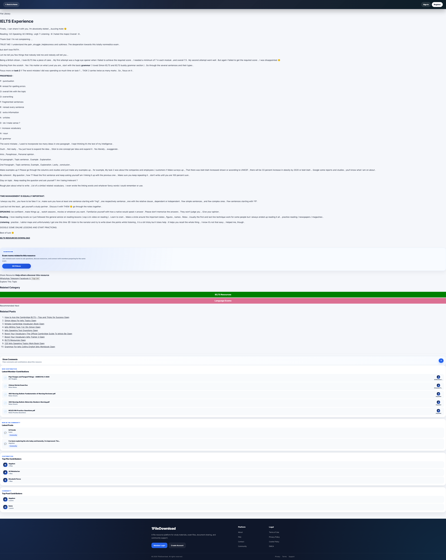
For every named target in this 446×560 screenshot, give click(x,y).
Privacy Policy (274, 537)
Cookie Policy (274, 542)
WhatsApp (5, 278)
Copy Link (35, 278)
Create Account (177, 545)
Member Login (159, 545)
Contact (241, 542)
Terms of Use (274, 532)
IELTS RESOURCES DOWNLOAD (15, 238)
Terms (284, 556)
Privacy (277, 556)
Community (13, 435)
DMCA (271, 546)
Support (292, 556)
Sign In (426, 4)
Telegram (15, 278)
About (240, 532)
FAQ (239, 537)
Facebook (24, 278)
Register (437, 4)
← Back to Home (11, 4)
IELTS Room (16, 266)
